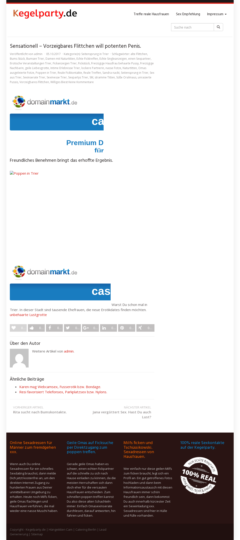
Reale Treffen (92, 73)
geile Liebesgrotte (37, 68)
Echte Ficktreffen (87, 59)
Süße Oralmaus (126, 77)
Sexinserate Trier (34, 77)
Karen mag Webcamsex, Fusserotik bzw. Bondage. (60, 386)
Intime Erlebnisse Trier (65, 68)
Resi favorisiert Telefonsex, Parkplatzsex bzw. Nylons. (63, 391)
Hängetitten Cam (60, 529)
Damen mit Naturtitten (60, 59)
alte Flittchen (139, 54)
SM (91, 77)
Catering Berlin (85, 529)
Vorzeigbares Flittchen (34, 82)
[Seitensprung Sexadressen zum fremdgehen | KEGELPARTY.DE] (45, 14)
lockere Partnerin (92, 68)
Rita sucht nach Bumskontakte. (40, 409)
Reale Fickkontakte (70, 73)
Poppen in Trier (46, 73)
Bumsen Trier (35, 59)
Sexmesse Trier (57, 77)
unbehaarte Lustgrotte (28, 314)
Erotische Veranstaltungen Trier (30, 63)
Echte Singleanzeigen (113, 59)
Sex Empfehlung (188, 14)
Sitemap (37, 534)
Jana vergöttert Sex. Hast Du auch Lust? (122, 412)
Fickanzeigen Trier (65, 63)
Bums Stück (17, 59)
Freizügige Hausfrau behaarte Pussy (115, 63)
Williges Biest (59, 82)
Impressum (215, 14)
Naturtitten (130, 68)
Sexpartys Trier (78, 77)
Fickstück (84, 63)
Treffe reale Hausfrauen (151, 14)
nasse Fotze (113, 68)
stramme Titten (105, 77)
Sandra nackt (111, 73)
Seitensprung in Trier (95, 54)
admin (38, 54)
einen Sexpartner (139, 59)
